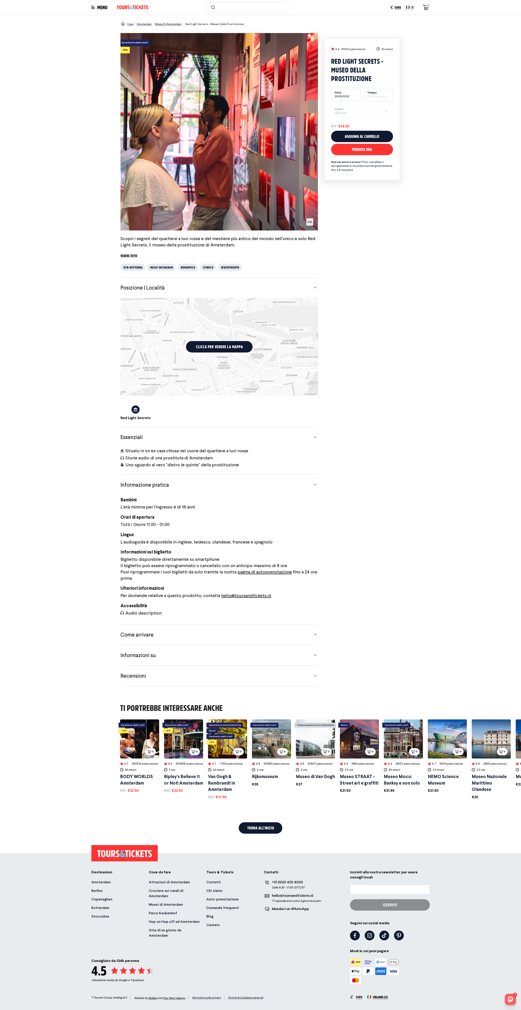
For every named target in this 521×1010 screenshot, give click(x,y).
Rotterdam (100, 907)
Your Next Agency (174, 998)
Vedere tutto (128, 255)
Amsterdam (101, 882)
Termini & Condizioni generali (245, 997)
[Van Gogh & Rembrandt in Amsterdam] (227, 759)
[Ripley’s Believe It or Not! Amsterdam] (183, 756)
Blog (209, 916)
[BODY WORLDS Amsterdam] (139, 756)
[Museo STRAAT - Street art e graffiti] (359, 756)
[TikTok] (384, 935)
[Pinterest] (399, 935)
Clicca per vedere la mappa (219, 346)
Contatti (213, 882)
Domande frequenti (222, 907)
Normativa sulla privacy (206, 997)
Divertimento (230, 267)
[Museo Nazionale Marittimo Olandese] (491, 759)
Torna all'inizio (260, 828)
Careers (213, 924)
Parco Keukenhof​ (163, 913)
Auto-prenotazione (222, 899)
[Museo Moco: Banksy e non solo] (403, 756)
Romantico (188, 267)
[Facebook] (355, 935)
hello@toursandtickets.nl (246, 595)
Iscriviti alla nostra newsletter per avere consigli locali (384, 874)
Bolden (153, 998)
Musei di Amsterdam (166, 904)
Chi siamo (214, 890)
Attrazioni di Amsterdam (169, 882)
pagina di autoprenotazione (265, 572)
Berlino (97, 890)
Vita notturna (133, 267)
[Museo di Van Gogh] (315, 753)
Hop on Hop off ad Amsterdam (174, 921)
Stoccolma (100, 916)
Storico (208, 267)
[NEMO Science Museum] (447, 756)
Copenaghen (101, 899)
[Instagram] (369, 935)
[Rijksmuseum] (271, 753)
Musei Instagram (161, 267)
